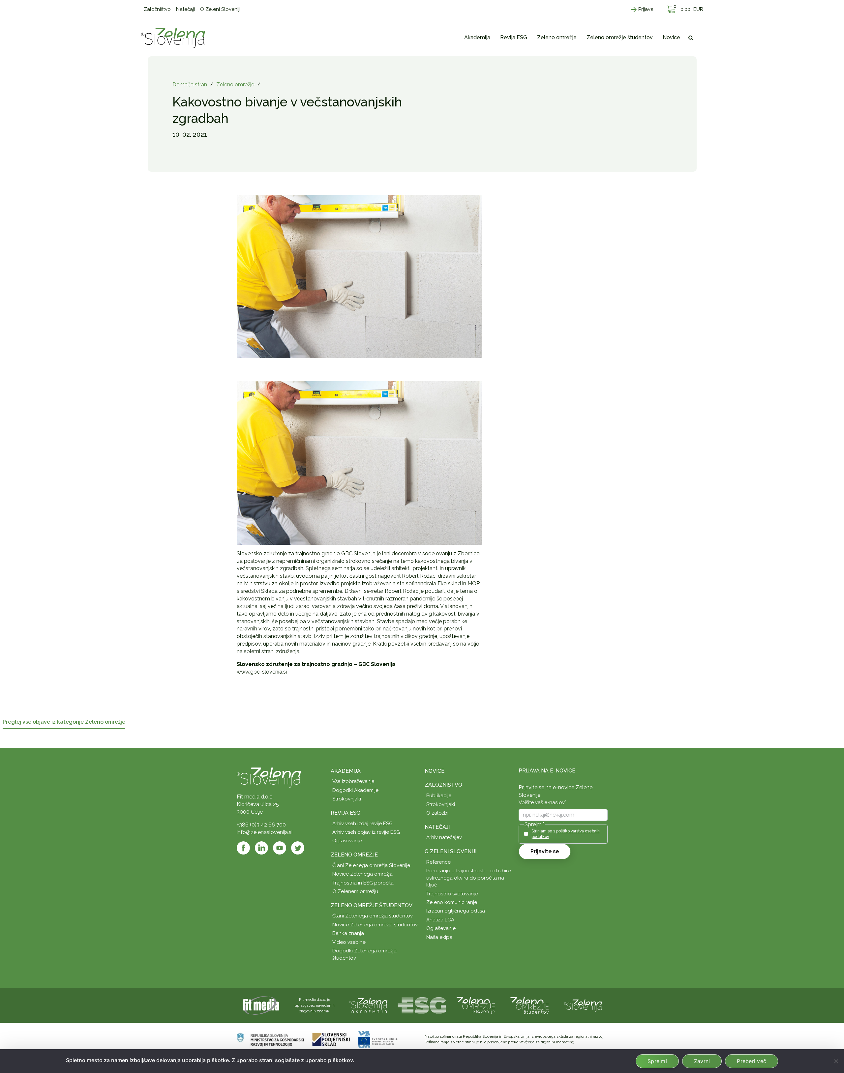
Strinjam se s (565, 834)
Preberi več (751, 1061)
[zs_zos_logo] (529, 1005)
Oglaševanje (347, 841)
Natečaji (437, 827)
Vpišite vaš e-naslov (542, 802)
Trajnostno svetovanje (452, 894)
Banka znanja (348, 933)
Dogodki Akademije (355, 790)
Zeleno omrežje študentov (371, 905)
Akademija (346, 771)
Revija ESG (345, 813)
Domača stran (189, 84)
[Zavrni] (835, 1061)
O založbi (437, 813)
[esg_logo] (422, 1005)
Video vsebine (349, 942)
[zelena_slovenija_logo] (583, 1005)
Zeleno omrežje (235, 84)
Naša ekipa (439, 937)
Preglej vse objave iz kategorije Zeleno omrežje (64, 722)
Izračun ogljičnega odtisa (455, 911)
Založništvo (443, 785)
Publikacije (438, 795)
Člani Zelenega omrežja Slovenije (371, 865)
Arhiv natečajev (444, 837)
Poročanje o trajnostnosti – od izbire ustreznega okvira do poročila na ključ (468, 878)
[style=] (359, 462)
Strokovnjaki (346, 799)
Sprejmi (657, 1061)
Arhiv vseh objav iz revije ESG (366, 832)
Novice (434, 771)
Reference (438, 862)
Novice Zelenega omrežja (362, 874)
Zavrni (702, 1061)
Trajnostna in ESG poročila (363, 883)
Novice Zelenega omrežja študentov (375, 925)
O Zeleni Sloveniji (450, 851)
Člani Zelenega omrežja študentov (372, 916)
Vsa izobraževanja (353, 781)
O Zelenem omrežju (355, 891)
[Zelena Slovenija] (173, 37)
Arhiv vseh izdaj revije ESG (362, 823)
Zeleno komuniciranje (451, 902)
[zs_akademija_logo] (368, 1005)
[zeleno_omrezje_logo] (476, 1005)
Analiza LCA (440, 920)
